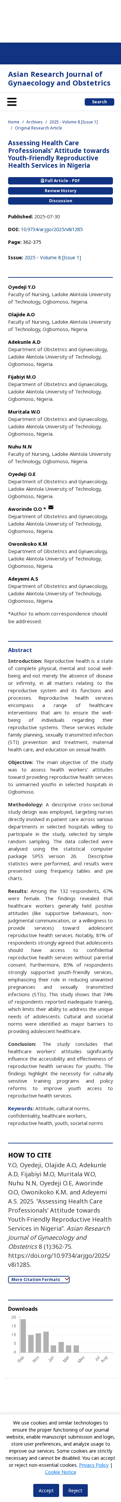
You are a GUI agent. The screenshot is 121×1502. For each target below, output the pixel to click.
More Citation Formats (36, 1279)
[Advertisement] (60, 20)
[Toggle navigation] (12, 101)
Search (99, 102)
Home (13, 122)
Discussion (60, 201)
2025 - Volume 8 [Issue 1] (73, 122)
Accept (46, 1490)
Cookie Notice (60, 1472)
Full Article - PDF (62, 180)
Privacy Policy (94, 1465)
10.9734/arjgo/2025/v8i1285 (52, 229)
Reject (75, 1490)
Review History (61, 191)
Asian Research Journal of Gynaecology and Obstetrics (59, 78)
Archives (34, 122)
